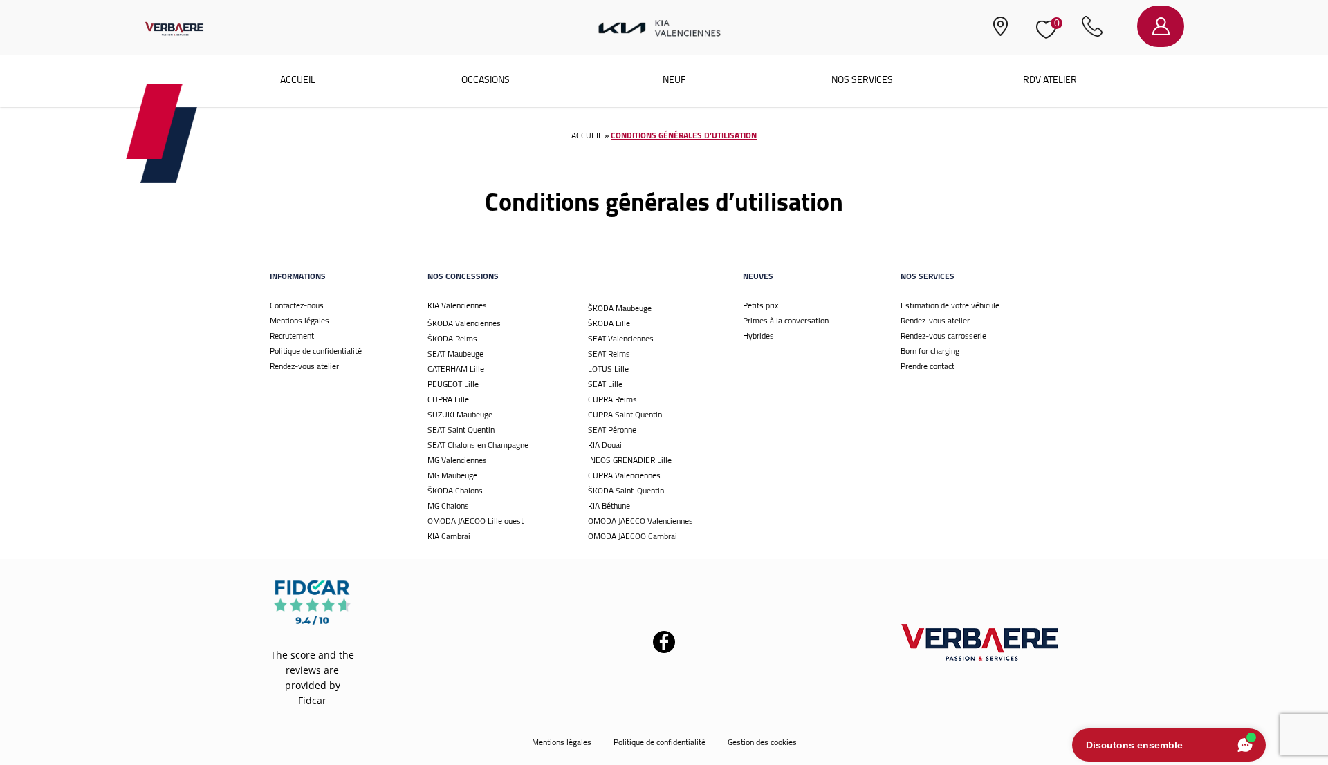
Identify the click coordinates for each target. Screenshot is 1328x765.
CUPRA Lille (448, 399)
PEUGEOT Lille (453, 384)
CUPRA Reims (612, 399)
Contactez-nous (297, 305)
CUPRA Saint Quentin (625, 414)
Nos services (862, 79)
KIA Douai (605, 445)
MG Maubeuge (452, 475)
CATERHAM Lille (455, 369)
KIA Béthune (609, 505)
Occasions (485, 79)
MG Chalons (448, 505)
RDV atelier (1050, 79)
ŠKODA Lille (609, 323)
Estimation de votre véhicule (950, 305)
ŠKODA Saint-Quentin (626, 490)
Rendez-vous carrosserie (943, 335)
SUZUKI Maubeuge (459, 414)
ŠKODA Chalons (455, 490)
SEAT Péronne (612, 429)
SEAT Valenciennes (621, 338)
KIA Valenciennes (457, 305)
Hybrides (758, 335)
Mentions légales (299, 320)
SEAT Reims (609, 353)
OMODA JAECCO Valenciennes (640, 521)
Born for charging (930, 351)
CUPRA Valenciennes (624, 475)
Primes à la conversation (786, 320)
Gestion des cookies (762, 742)
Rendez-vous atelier (304, 366)
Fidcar (312, 700)
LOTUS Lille (608, 369)
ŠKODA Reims (452, 338)
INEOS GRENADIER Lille (630, 460)
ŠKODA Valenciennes (464, 323)
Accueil (297, 79)
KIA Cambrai (448, 536)
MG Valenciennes (457, 460)
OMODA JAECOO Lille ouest (475, 521)
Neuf (674, 79)
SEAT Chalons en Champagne (477, 445)
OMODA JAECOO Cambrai (632, 536)
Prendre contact (927, 366)
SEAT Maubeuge (455, 353)
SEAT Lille (605, 384)
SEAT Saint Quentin (461, 429)
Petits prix (760, 305)
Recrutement (292, 335)
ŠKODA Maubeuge (620, 308)
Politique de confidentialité (316, 351)
